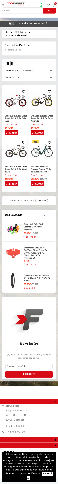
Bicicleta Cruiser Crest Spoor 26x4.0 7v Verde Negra (16, 169)
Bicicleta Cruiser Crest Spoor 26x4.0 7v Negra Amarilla (42, 118)
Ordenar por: (12, 70)
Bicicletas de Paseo (16, 35)
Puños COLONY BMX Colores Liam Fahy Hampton (33, 227)
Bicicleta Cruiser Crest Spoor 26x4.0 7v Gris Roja (16, 118)
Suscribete (29, 374)
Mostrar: (10, 77)
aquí (38, 473)
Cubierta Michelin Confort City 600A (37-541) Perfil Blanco (37, 278)
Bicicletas (20, 32)
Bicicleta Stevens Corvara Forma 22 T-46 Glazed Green (41, 169)
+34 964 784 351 (15, 432)
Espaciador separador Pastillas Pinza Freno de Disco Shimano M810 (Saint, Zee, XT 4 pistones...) (35, 252)
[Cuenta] (48, 5)
